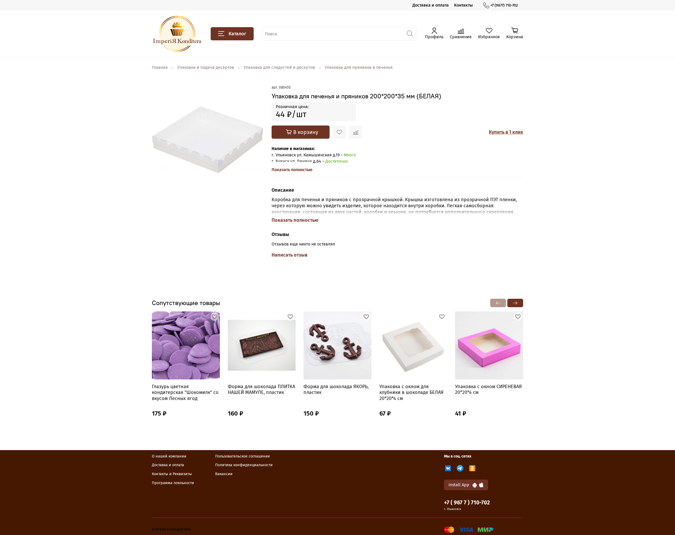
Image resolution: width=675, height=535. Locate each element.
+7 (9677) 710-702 (504, 5)
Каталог (237, 34)
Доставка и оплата (430, 5)
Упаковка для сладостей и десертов (279, 67)
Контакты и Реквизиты (172, 474)
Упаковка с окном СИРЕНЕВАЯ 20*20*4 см (488, 389)
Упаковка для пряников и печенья (359, 67)
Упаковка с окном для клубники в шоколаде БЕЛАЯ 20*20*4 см (411, 392)
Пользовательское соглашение (242, 456)
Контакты (463, 5)
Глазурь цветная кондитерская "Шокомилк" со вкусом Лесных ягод (185, 392)
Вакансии (224, 474)
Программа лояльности (173, 483)
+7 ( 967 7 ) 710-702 (467, 502)
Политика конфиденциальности (244, 465)
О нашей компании (169, 456)
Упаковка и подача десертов (205, 67)
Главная (160, 67)
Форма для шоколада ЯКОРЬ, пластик (336, 389)
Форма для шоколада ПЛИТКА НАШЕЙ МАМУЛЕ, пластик (261, 389)
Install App (460, 484)
